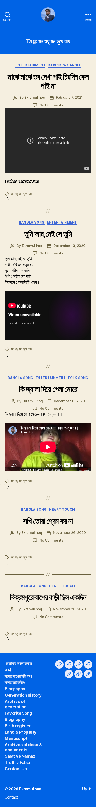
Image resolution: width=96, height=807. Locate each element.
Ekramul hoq (34, 97)
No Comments (51, 105)
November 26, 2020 (69, 532)
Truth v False (17, 762)
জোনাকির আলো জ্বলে (18, 663)
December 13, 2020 (69, 245)
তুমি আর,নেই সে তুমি (48, 234)
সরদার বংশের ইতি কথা (18, 676)
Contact (11, 797)
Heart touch (62, 509)
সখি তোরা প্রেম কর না (48, 521)
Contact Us (16, 768)
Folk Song (78, 378)
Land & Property (21, 732)
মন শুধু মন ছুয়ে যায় (21, 194)
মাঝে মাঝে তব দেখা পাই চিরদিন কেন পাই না (48, 81)
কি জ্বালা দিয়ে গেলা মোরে (48, 389)
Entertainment (30, 65)
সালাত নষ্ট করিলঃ (15, 682)
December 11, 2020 (69, 401)
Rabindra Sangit (64, 65)
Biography (15, 688)
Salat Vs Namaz (20, 756)
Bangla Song (32, 222)
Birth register (18, 725)
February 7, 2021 (69, 97)
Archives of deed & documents (23, 747)
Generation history (23, 695)
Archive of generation (15, 704)
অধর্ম (8, 669)
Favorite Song (18, 713)
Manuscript (16, 738)
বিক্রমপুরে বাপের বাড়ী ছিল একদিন (48, 597)
